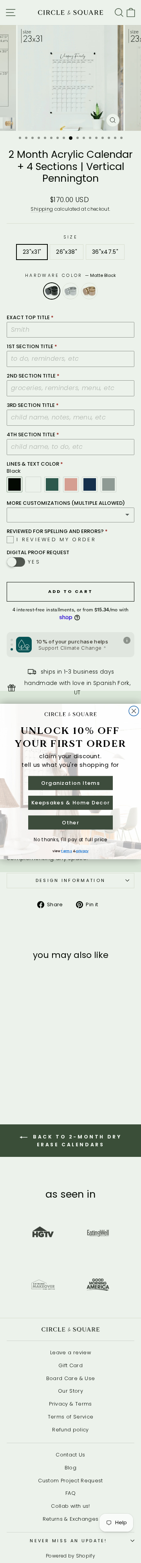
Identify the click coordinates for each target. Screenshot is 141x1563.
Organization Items (70, 782)
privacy (82, 850)
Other (71, 822)
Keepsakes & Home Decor (70, 802)
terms (66, 850)
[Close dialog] (134, 711)
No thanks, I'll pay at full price (70, 840)
